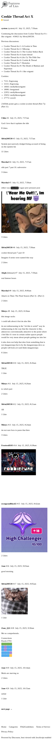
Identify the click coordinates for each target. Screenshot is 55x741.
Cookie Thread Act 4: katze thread (18, 55)
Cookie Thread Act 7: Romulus (17, 63)
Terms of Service (43, 727)
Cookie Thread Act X (17, 16)
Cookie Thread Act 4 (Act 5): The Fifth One (22, 57)
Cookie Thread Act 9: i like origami (18, 71)
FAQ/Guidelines (27, 727)
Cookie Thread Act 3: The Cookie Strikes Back (23, 52)
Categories (13, 727)
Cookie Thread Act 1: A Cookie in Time (20, 46)
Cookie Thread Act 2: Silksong (17, 49)
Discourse (16, 737)
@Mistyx (14, 188)
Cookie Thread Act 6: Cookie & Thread (20, 60)
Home (3, 727)
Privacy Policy (7, 732)
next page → (6, 709)
